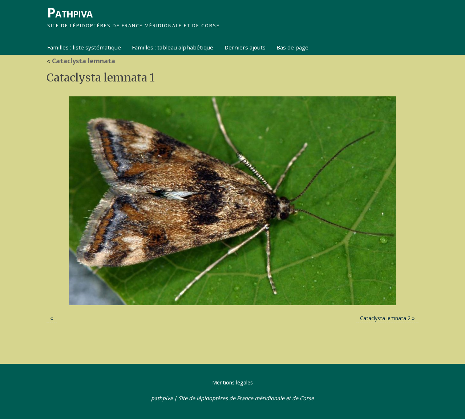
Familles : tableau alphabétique (172, 47)
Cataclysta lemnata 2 (385, 318)
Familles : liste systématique (84, 47)
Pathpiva (69, 12)
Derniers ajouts (245, 47)
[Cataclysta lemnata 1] (232, 200)
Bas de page (292, 47)
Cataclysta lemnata (80, 60)
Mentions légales (232, 382)
